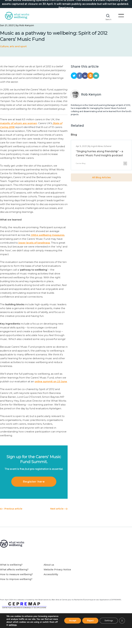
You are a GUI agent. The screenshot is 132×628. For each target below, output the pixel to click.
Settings (108, 620)
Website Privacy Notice (57, 569)
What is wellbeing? (11, 564)
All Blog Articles (101, 177)
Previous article (13, 508)
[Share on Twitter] (74, 75)
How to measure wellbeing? (16, 574)
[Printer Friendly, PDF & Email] (90, 75)
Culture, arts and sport (13, 46)
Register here (34, 481)
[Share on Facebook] (79, 75)
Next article (57, 508)
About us (49, 564)
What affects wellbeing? (14, 569)
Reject (90, 620)
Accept (72, 620)
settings (13, 625)
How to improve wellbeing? (16, 579)
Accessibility (51, 574)
